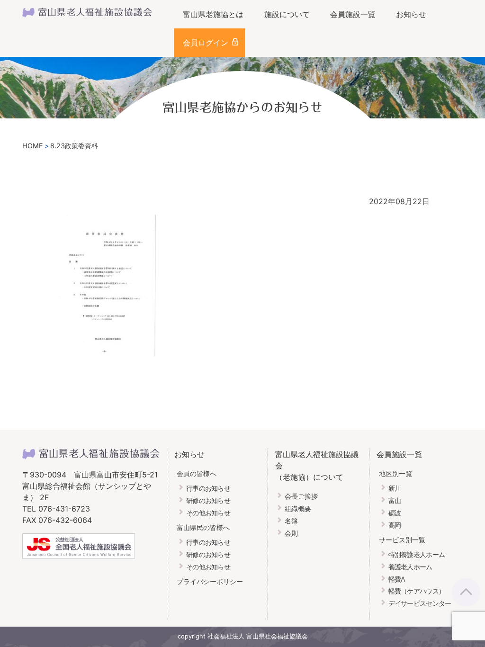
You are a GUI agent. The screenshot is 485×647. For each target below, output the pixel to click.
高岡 (394, 525)
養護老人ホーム (410, 567)
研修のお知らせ (208, 500)
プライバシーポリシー (210, 581)
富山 (394, 500)
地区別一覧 (395, 473)
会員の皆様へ (196, 473)
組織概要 (298, 508)
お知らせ (411, 14)
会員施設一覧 (353, 14)
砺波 (394, 513)
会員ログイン (205, 42)
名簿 (291, 521)
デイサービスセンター (419, 603)
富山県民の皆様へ (203, 527)
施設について (287, 14)
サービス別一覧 (402, 540)
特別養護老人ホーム (416, 554)
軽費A (396, 579)
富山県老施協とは (213, 14)
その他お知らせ (208, 513)
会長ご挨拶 (301, 496)
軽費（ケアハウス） (416, 591)
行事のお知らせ (208, 488)
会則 (291, 533)
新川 (394, 488)
